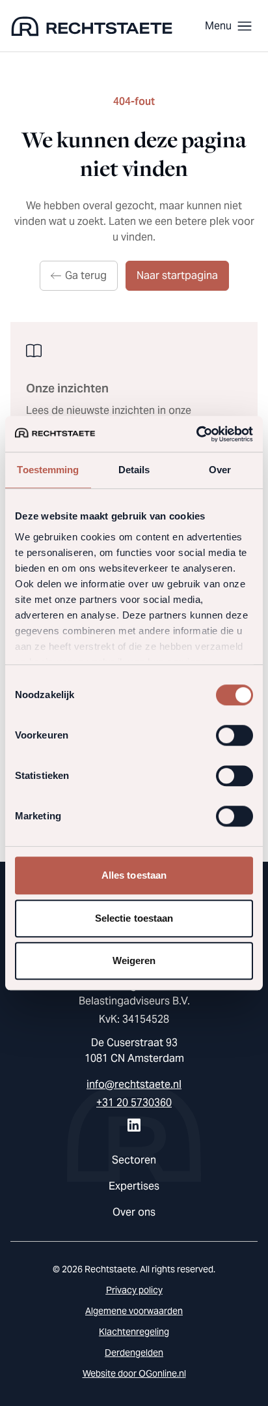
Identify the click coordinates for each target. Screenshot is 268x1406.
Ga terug (86, 275)
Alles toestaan (134, 875)
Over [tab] (220, 469)
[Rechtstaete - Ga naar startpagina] (91, 26)
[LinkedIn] (134, 1125)
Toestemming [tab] (48, 469)
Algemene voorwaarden (134, 1311)
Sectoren (134, 1160)
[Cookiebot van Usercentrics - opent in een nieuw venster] (196, 434)
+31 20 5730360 (134, 1102)
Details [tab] (134, 469)
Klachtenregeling (134, 1332)
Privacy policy (134, 1290)
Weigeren (134, 960)
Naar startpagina (177, 275)
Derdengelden (134, 1352)
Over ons (134, 1212)
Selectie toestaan (134, 918)
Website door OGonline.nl (134, 1373)
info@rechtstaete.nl (134, 1084)
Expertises (134, 1186)
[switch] (234, 735)
